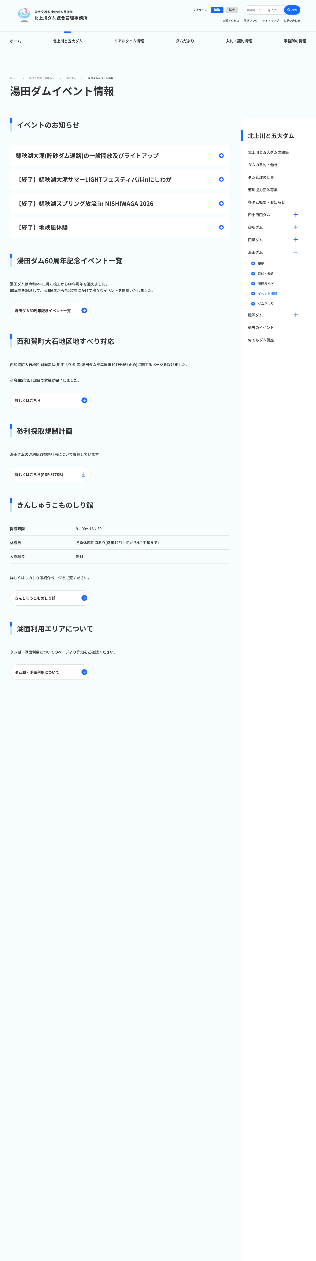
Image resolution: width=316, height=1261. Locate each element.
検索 (294, 10)
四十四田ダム (259, 214)
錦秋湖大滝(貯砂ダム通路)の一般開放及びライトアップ (87, 155)
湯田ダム (255, 252)
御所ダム (255, 227)
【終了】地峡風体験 (42, 227)
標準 (217, 10)
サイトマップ (270, 20)
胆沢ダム (255, 315)
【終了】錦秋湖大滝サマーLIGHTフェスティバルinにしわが (94, 179)
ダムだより (185, 41)
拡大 (232, 10)
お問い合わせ (292, 20)
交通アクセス (231, 20)
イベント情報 (267, 293)
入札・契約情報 (239, 41)
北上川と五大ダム (68, 41)
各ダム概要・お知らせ (266, 202)
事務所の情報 (295, 41)
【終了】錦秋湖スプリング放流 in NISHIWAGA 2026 (84, 203)
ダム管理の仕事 (261, 177)
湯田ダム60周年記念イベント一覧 (43, 310)
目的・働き (266, 273)
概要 (261, 263)
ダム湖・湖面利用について (37, 672)
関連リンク (251, 20)
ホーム (15, 41)
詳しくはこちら (28, 400)
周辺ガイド (266, 283)
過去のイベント (261, 327)
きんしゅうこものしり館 (35, 598)
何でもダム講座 (261, 340)
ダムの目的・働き (263, 164)
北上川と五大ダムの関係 (268, 152)
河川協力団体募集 (263, 189)
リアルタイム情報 (129, 41)
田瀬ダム (255, 239)
